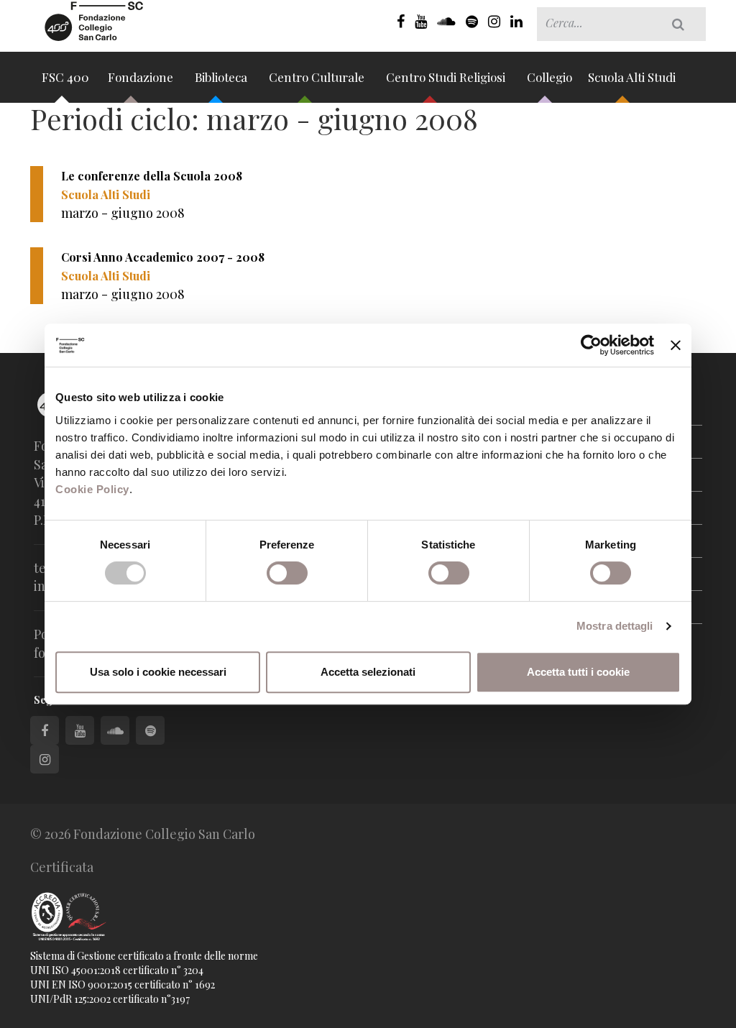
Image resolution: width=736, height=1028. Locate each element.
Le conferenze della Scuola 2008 (151, 175)
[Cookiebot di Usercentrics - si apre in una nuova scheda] (591, 345)
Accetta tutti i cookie (578, 672)
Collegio (549, 77)
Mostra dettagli (614, 626)
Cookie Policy (92, 489)
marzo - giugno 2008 (123, 212)
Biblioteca (222, 77)
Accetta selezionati (368, 672)
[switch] (287, 572)
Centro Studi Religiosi (447, 77)
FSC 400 (65, 77)
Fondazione (142, 77)
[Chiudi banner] (676, 345)
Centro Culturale (318, 77)
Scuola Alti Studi (633, 77)
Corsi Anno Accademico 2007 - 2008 (162, 257)
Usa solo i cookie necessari (158, 672)
